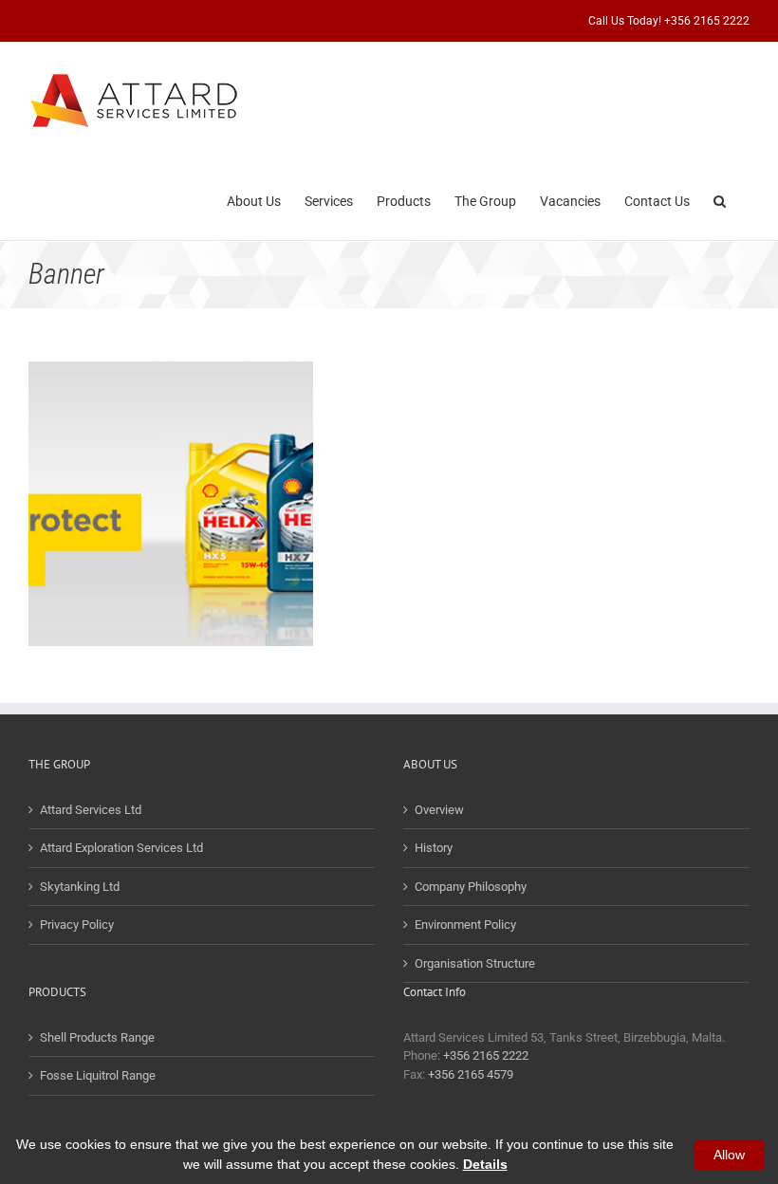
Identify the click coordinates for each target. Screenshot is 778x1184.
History (434, 848)
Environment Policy (465, 924)
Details (485, 1164)
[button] (719, 199)
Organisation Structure (475, 963)
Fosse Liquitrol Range (98, 1075)
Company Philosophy (471, 886)
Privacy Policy (77, 924)
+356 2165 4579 (470, 1074)
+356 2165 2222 (485, 1055)
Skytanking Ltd (80, 886)
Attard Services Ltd (90, 810)
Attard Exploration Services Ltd (121, 848)
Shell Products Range (97, 1037)
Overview (439, 810)
